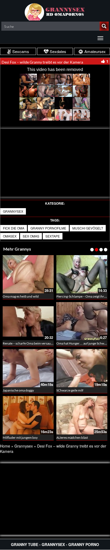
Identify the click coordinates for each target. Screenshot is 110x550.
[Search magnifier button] (104, 26)
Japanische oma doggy (18, 390)
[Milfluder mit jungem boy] (28, 415)
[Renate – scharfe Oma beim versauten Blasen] (28, 321)
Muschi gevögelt (87, 228)
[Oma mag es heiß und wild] (28, 274)
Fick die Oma (13, 228)
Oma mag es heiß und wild (21, 296)
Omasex (10, 236)
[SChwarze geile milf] (81, 368)
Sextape (52, 236)
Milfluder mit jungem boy (20, 438)
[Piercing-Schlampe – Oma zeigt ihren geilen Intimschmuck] (81, 274)
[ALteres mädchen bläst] (81, 415)
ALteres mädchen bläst (72, 438)
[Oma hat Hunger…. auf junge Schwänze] (81, 321)
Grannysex (13, 211)
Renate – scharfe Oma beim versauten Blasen (34, 343)
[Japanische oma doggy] (28, 368)
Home (5, 446)
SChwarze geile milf (69, 390)
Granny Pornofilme (48, 228)
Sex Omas (31, 236)
